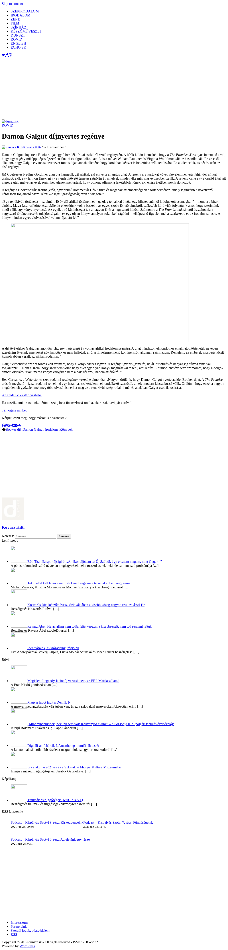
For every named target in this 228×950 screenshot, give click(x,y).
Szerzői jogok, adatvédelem (30, 930)
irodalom (51, 429)
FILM (15, 23)
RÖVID (16, 39)
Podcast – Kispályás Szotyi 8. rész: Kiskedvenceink (47, 822)
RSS (14, 934)
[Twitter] (5, 425)
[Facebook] (3, 425)
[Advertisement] (114, 88)
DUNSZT (18, 35)
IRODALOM (20, 15)
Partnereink (19, 926)
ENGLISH (18, 43)
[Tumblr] (13, 425)
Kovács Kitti (13, 527)
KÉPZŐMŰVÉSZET (26, 31)
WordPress (27, 946)
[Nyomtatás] (19, 425)
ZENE (15, 19)
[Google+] (9, 425)
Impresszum (19, 922)
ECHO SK (18, 47)
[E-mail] (15, 425)
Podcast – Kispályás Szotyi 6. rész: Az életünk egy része (50, 839)
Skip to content (12, 4)
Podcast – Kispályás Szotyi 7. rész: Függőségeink (118, 822)
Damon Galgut (32, 429)
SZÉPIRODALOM (25, 11)
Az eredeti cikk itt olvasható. (22, 395)
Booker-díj (13, 429)
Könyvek (66, 429)
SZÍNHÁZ (18, 27)
